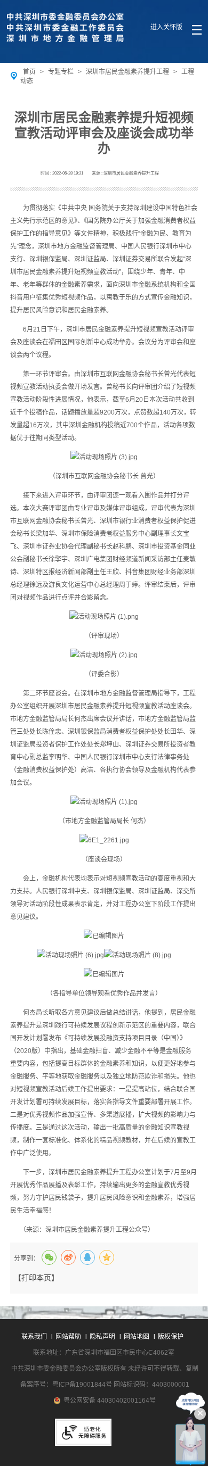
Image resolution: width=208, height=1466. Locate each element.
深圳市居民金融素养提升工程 (127, 72)
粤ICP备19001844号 (82, 1384)
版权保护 (170, 1336)
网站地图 (136, 1336)
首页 (29, 72)
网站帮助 (68, 1336)
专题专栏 (61, 72)
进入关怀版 (166, 27)
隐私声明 (102, 1336)
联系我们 (34, 1336)
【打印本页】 (36, 1277)
